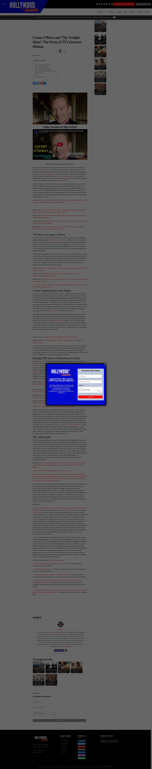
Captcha (80, 385)
